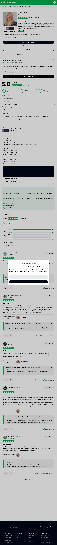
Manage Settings (28, 277)
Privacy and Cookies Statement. (18, 273)
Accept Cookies (28, 281)
